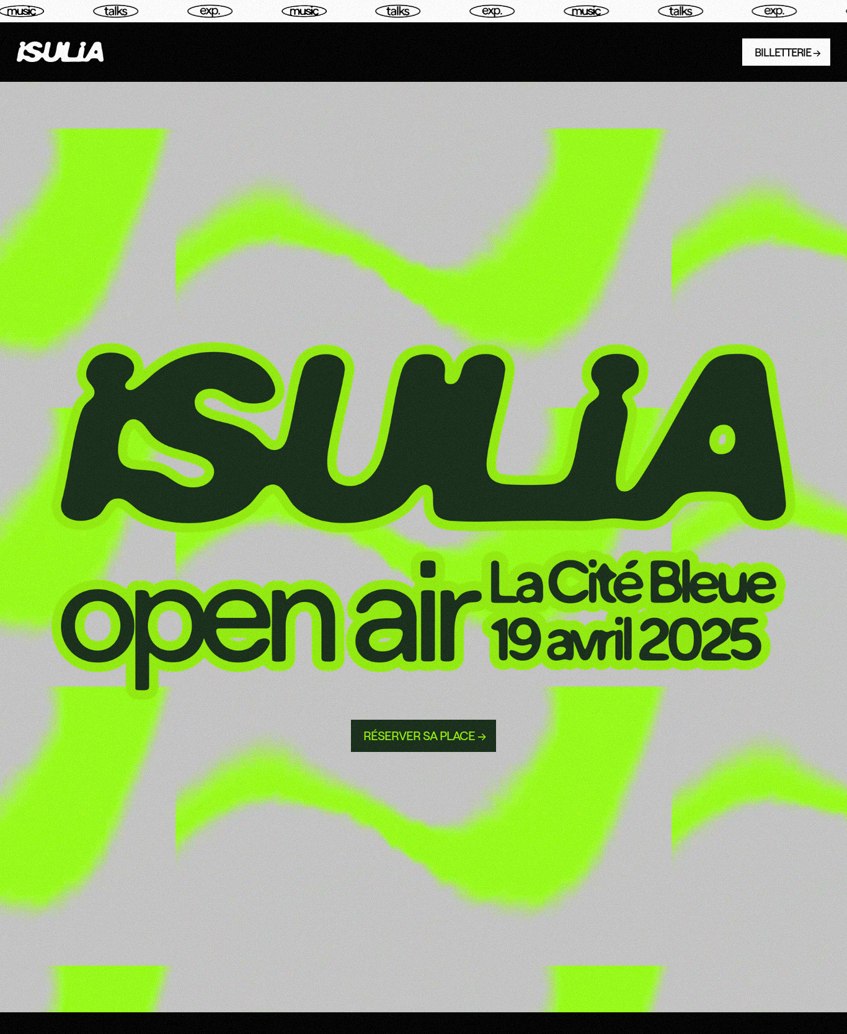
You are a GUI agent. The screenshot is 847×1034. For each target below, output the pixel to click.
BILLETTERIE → (787, 52)
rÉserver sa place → (424, 735)
